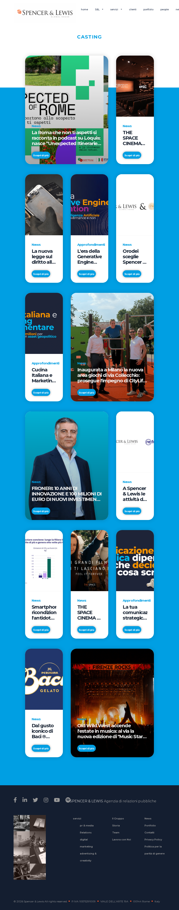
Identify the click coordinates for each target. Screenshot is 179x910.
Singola (20, 874)
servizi (114, 9)
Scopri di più (40, 155)
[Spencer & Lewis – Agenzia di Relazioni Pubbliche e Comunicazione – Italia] (45, 13)
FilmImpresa (36, 858)
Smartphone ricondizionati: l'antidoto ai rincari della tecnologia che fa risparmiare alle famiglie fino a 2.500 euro (44, 612)
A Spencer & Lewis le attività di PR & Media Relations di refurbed (134, 494)
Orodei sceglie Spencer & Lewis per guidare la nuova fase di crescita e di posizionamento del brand (135, 256)
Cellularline (36, 827)
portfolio (148, 9)
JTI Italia (20, 842)
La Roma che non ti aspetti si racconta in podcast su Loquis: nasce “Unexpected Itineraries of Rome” (66, 138)
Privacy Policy (153, 839)
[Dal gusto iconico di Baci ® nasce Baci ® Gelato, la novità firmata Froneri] (44, 679)
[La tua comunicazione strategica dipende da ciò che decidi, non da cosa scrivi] (135, 560)
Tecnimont (36, 842)
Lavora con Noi (121, 839)
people (164, 9)
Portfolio (150, 825)
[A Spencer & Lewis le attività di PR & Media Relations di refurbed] (135, 442)
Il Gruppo (118, 818)
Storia (116, 825)
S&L (97, 9)
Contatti (149, 832)
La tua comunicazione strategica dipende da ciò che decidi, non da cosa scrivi (135, 612)
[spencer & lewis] (16, 800)
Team (115, 832)
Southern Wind (36, 874)
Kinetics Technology (20, 858)
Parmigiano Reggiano (20, 826)
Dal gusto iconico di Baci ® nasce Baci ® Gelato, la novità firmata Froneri (44, 731)
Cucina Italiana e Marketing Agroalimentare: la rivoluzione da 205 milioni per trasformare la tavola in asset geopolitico (44, 375)
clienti (132, 9)
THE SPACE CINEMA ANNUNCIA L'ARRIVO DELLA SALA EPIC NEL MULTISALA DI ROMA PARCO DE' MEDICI (135, 138)
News (148, 818)
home (84, 9)
